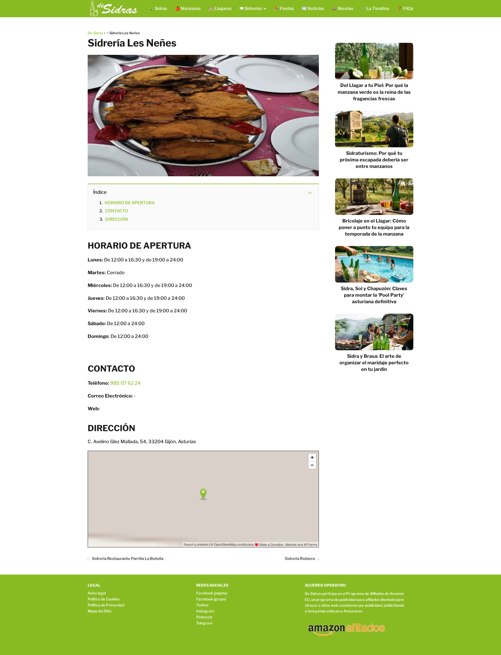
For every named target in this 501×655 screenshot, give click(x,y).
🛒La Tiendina (375, 8)
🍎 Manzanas (188, 8)
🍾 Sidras (158, 8)
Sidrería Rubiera (300, 558)
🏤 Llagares (219, 8)
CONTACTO (116, 210)
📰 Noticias (313, 8)
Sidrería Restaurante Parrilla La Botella (127, 558)
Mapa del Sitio (99, 611)
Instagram (205, 611)
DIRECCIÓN (116, 219)
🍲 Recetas (342, 8)
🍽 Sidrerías (250, 8)
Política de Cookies (104, 599)
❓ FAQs (405, 8)
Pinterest (204, 617)
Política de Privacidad (106, 605)
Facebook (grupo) (211, 599)
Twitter (202, 605)
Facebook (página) (211, 593)
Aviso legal (97, 593)
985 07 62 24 (125, 383)
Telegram (204, 623)
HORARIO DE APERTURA (130, 202)
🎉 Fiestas (284, 8)
